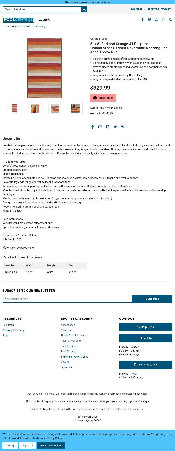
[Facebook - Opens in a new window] (142, 19)
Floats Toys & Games (73, 335)
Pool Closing (68, 351)
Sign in (137, 9)
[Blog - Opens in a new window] (170, 19)
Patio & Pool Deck (71, 340)
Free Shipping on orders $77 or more (89, 2)
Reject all (27, 445)
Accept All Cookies (51, 445)
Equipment (67, 367)
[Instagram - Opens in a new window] (156, 19)
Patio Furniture (69, 346)
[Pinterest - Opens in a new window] (163, 19)
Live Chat (147, 338)
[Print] (107, 126)
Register (153, 9)
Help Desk (8, 324)
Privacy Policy (54, 438)
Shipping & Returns (13, 330)
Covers (65, 361)
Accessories (68, 324)
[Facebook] (92, 126)
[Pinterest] (122, 126)
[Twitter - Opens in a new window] (149, 19)
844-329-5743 (146, 365)
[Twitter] (115, 126)
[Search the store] (84, 9)
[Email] (100, 126)
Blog (5, 335)
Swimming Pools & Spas (74, 356)
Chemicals (67, 330)
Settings (10, 445)
